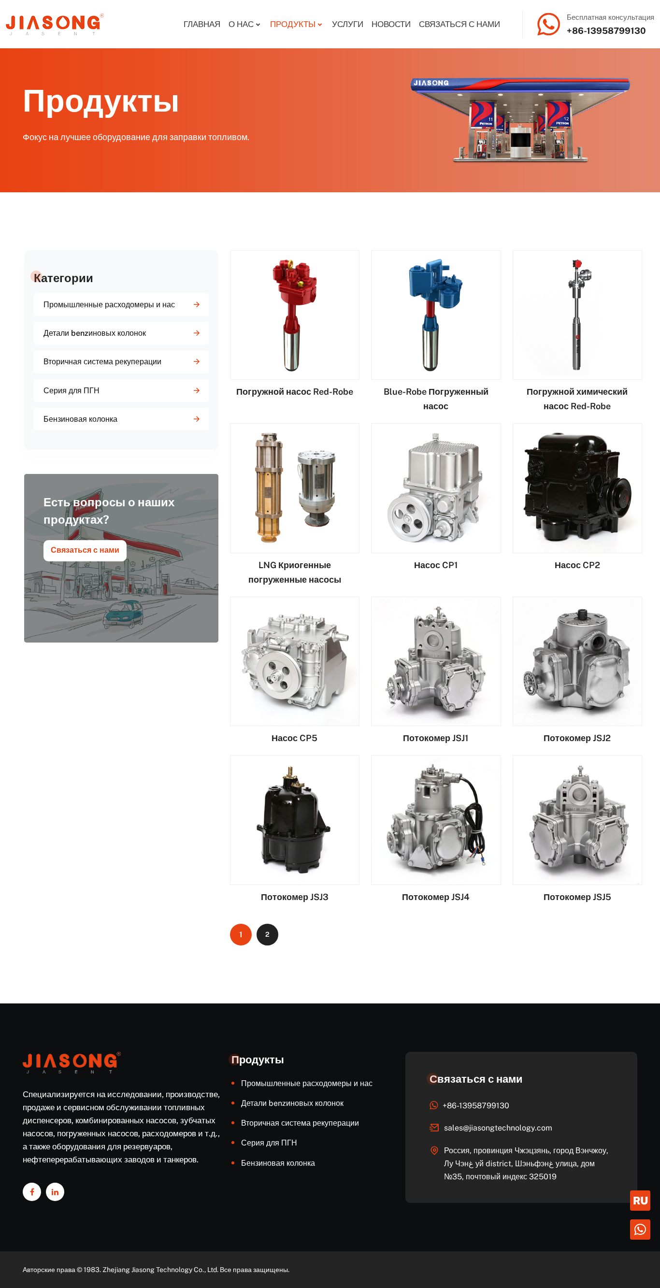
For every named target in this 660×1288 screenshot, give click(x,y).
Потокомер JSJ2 (577, 738)
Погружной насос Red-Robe (294, 391)
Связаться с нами (459, 24)
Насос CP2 (577, 565)
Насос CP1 (436, 565)
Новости (391, 24)
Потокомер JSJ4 (436, 897)
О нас (241, 24)
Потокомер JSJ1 (436, 738)
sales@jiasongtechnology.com (498, 1127)
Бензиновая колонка (80, 419)
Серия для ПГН (71, 390)
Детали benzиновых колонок (94, 333)
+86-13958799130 (606, 31)
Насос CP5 (294, 738)
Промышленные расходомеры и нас (109, 304)
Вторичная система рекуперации (102, 361)
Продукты (293, 24)
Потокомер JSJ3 (295, 897)
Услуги (347, 24)
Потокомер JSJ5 (577, 897)
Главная (202, 24)
